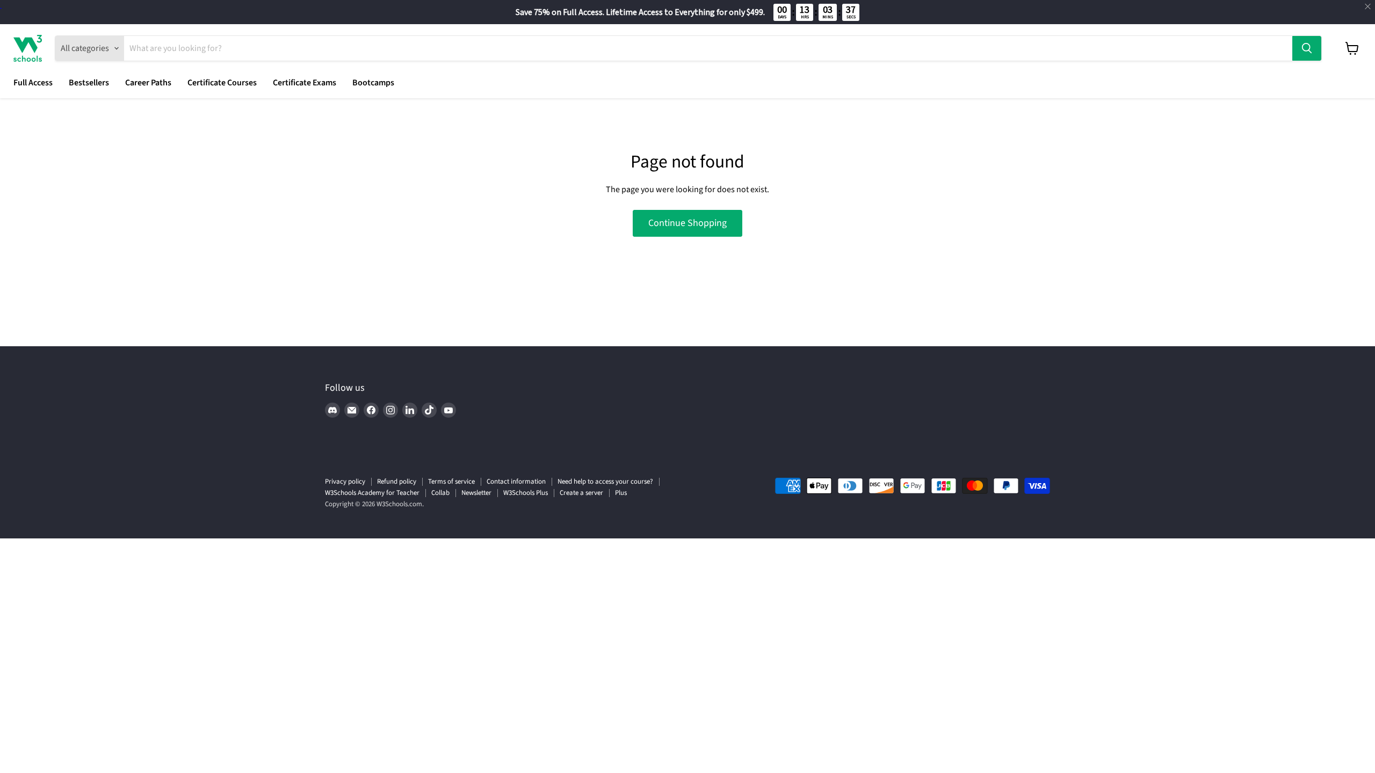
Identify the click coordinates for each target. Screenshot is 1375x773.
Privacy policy (345, 481)
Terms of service (451, 481)
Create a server (581, 493)
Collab (440, 493)
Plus (621, 493)
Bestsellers (89, 83)
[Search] (1306, 48)
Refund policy (396, 481)
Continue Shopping (687, 223)
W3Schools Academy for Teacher (372, 493)
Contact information (516, 481)
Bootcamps (373, 83)
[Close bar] (1368, 6)
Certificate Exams (304, 83)
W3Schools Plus (525, 493)
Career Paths (148, 83)
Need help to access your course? (605, 481)
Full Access (33, 83)
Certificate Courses (222, 83)
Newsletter (476, 493)
